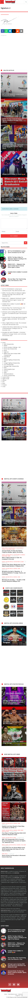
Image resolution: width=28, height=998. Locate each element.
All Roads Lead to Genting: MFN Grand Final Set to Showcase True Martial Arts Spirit (14, 312)
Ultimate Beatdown (8, 374)
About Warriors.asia (12, 994)
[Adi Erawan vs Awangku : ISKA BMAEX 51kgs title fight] (14, 736)
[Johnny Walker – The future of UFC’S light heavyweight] (14, 716)
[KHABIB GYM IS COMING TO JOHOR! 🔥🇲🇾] (14, 164)
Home (5, 994)
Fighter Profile (5, 378)
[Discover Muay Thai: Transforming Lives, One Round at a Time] (14, 190)
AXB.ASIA (16, 873)
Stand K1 (6, 371)
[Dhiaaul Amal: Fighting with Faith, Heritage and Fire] (14, 792)
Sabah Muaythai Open (9, 369)
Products (4, 385)
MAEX (5, 358)
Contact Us (17, 995)
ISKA (3, 381)
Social (3, 386)
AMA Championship (9, 344)
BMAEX (5, 345)
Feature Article (5, 377)
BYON (5, 350)
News (3, 383)
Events (4, 342)
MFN (5, 361)
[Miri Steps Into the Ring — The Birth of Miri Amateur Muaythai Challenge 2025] (14, 812)
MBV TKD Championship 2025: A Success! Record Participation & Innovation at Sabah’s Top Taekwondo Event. (14, 840)
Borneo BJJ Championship (10, 349)
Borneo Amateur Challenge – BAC (12, 347)
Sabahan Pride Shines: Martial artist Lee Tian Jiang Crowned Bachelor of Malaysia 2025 (14, 327)
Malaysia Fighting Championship (12, 360)
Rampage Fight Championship (11, 366)
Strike (5, 372)
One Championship (8, 364)
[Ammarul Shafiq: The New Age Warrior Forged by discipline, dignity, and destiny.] (3, 972)
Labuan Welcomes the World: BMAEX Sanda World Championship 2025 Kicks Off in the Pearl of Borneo (13, 849)
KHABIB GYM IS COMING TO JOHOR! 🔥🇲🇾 (17, 272)
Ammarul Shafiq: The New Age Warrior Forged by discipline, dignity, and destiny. (14, 318)
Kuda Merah (7, 356)
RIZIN (5, 367)
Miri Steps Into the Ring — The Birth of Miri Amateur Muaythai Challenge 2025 (13, 580)
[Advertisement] (14, 52)
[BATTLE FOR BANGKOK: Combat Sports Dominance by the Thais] (14, 85)
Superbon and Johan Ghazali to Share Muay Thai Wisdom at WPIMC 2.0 (13, 827)
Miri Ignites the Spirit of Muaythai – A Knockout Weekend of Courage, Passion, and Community (14, 333)
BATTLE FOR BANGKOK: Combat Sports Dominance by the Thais (16, 251)
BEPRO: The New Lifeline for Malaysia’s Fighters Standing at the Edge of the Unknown (17, 258)
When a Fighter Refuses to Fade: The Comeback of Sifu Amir (12, 558)
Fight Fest (6, 352)
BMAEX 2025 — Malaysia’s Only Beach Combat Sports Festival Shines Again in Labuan (16, 265)
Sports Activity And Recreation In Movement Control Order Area (14, 856)
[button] (3, 137)
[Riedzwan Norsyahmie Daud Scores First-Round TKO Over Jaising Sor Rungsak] (14, 636)
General (4, 380)
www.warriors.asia (5, 910)
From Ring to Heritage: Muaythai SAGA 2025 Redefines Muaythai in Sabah (14, 833)
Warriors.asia (4, 871)
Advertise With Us (22, 994)
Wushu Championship (9, 375)
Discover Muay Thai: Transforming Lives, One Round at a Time (17, 279)
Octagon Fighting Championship (12, 363)
